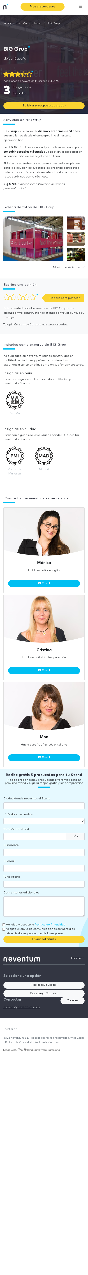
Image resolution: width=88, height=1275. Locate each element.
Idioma (76, 958)
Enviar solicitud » (44, 939)
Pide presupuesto (42, 6)
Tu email (9, 861)
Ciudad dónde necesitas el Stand (26, 798)
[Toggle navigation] (80, 6)
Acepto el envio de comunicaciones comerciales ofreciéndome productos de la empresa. (40, 931)
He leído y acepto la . (36, 924)
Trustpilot (10, 1029)
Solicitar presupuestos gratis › (44, 105)
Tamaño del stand (16, 829)
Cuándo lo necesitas (17, 814)
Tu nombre (11, 845)
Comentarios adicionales (21, 892)
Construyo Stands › (44, 993)
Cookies (73, 1000)
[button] (33, 240)
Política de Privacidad (50, 924)
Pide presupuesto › (44, 984)
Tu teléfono (11, 876)
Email (45, 583)
